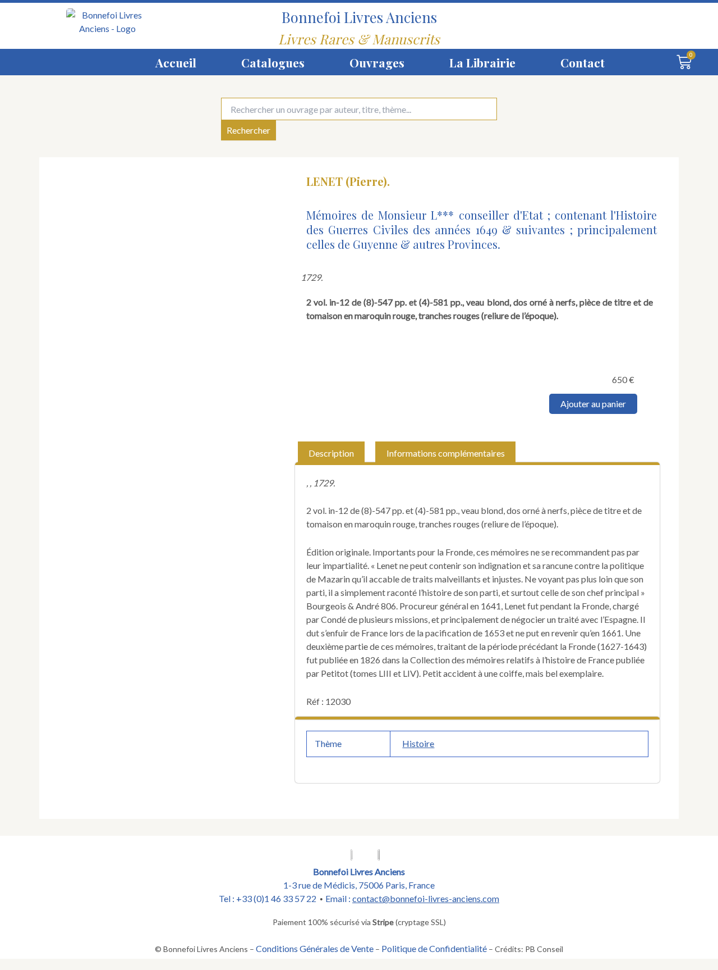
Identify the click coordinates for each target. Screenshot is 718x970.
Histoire (418, 743)
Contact (582, 62)
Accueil (175, 62)
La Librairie (482, 62)
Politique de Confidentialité (434, 948)
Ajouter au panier (593, 403)
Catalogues (273, 62)
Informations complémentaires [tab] (445, 453)
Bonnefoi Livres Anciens (359, 16)
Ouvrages (376, 62)
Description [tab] (331, 453)
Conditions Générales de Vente (315, 948)
